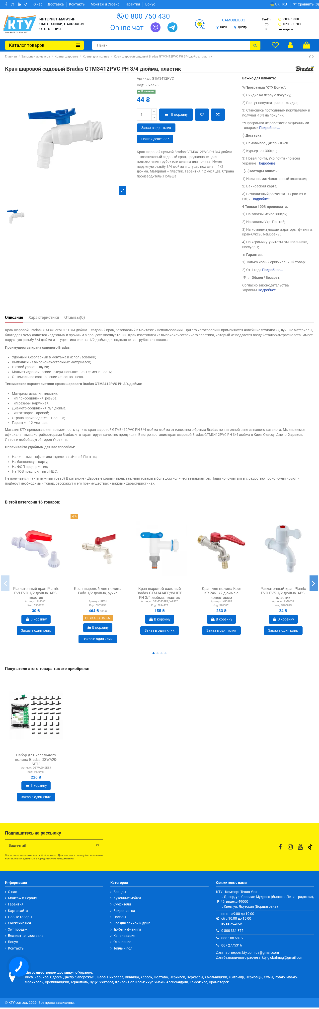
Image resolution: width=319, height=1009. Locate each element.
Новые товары (20, 917)
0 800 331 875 (232, 931)
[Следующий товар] (313, 57)
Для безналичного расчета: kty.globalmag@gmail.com (259, 957)
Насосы (119, 917)
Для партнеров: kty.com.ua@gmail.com (247, 952)
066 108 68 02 (232, 938)
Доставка (56, 4)
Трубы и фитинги (127, 929)
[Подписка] (97, 846)
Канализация (124, 936)
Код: (140, 85)
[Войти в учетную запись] (290, 45)
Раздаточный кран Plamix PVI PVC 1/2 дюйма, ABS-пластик (36, 593)
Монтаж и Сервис (105, 4)
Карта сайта (18, 911)
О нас (38, 4)
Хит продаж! (18, 929)
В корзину (179, 114)
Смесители (122, 904)
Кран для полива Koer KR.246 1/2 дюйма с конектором (221, 593)
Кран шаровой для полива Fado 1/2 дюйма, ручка (97, 590)
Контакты (77, 4)
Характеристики (43, 317)
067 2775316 (231, 945)
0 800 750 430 (147, 16)
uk (277, 4)
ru (284, 4)
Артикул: (144, 78)
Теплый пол (122, 948)
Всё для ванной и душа (132, 923)
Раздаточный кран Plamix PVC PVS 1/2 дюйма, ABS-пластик (283, 593)
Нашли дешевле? (155, 139)
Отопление (122, 942)
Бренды (119, 892)
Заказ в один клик (156, 128)
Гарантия (133, 4)
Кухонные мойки (127, 898)
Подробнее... (269, 128)
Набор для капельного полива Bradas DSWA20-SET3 (36, 759)
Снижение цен (19, 923)
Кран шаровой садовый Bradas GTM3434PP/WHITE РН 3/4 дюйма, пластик (159, 593)
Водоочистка (124, 911)
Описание (14, 317)
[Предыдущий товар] (310, 57)
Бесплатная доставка (26, 936)
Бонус (150, 4)
